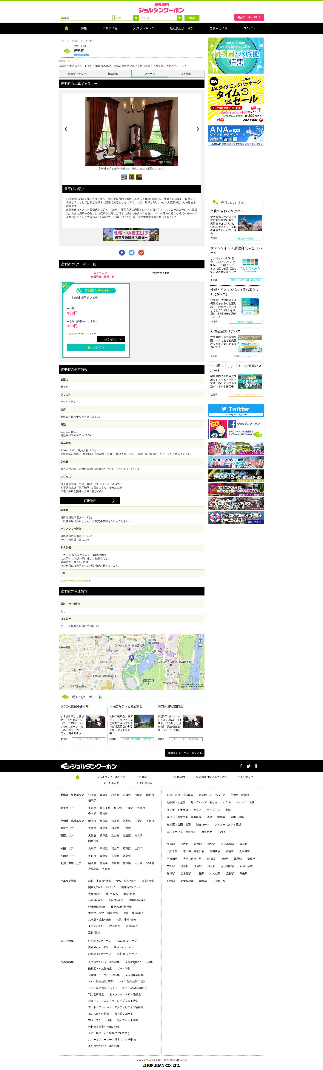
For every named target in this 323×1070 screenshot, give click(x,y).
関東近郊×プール (131, 887)
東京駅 (171, 843)
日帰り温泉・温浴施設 (180, 794)
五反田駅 (172, 858)
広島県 (127, 848)
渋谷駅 (184, 843)
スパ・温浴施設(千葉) (132, 981)
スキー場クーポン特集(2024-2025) (108, 1033)
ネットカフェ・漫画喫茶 (181, 831)
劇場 (228, 809)
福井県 (127, 820)
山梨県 (138, 820)
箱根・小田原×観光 (99, 880)
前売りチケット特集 (100, 1020)
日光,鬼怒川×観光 (121, 906)
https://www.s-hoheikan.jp (76, 580)
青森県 (104, 794)
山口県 (138, 848)
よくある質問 (111, 782)
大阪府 (92, 835)
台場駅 (211, 858)
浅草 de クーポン (127, 940)
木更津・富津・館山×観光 (103, 913)
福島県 (92, 800)
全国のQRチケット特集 (139, 962)
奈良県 (138, 835)
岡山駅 (243, 873)
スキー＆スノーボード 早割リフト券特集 (112, 1039)
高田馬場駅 (227, 843)
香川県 (92, 855)
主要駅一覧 (219, 880)
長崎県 (115, 863)
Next (197, 129)
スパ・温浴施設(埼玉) (134, 987)
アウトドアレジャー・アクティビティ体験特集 (115, 1007)
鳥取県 (92, 848)
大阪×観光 (94, 893)
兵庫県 (104, 835)
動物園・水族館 (176, 802)
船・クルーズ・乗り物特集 (125, 994)
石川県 (115, 820)
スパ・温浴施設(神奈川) (102, 987)
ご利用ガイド (145, 776)
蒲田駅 (251, 858)
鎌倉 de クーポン (98, 947)
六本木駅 (172, 851)
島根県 (104, 848)
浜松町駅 (244, 851)
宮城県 (127, 794)
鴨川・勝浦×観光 (134, 913)
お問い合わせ (145, 782)
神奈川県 (105, 807)
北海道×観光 (115, 900)
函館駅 (203, 880)
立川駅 (171, 866)
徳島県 (127, 855)
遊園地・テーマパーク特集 (104, 974)
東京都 (92, 807)
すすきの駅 (187, 880)
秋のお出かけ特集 (98, 1013)
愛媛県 (104, 855)
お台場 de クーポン (99, 953)
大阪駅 (200, 873)
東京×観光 (148, 880)
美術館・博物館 (240, 794)
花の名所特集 (96, 994)
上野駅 (224, 858)
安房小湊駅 (246, 866)
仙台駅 (171, 880)
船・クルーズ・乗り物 (204, 802)
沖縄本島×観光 (137, 900)
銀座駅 (243, 843)
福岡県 (92, 863)
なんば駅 (215, 873)
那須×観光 (129, 893)
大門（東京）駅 (192, 858)
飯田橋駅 (215, 851)
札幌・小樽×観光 (126, 919)
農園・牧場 (237, 817)
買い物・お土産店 (177, 809)
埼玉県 (118, 807)
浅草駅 (238, 858)
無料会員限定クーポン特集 (104, 1026)
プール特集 (123, 968)
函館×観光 (132, 926)
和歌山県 (93, 840)
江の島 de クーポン (99, 940)
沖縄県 (106, 868)
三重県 (127, 828)
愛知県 (92, 828)
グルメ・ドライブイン (207, 809)
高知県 (115, 855)
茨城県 (141, 807)
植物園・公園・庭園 (179, 824)
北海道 (92, 794)
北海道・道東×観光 (99, 919)
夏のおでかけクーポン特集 (104, 962)
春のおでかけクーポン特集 (104, 1045)
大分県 (138, 863)
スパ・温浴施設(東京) (101, 981)
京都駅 (230, 873)
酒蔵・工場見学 (216, 817)
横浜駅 (184, 866)
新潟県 (92, 820)
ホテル (227, 802)
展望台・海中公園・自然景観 (184, 817)
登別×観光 (114, 926)
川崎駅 (198, 866)
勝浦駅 (171, 873)
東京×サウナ (95, 926)
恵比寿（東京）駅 (193, 851)
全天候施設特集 (134, 974)
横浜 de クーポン (124, 947)
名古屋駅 (186, 873)
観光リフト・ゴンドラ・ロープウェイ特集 (113, 1000)
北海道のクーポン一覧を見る (185, 752)
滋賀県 (127, 835)
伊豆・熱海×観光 (126, 880)
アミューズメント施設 (228, 824)
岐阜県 (104, 828)
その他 (221, 831)
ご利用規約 (178, 776)
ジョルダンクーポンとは (111, 776)
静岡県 (115, 828)
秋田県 (138, 794)
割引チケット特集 (127, 1020)
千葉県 (129, 807)
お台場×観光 (95, 900)
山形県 (150, 794)
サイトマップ (245, 776)
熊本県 (127, 863)
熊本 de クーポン (127, 953)
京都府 (115, 835)
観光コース (202, 824)
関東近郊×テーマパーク (102, 887)
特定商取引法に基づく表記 (211, 776)
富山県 (104, 820)
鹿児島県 (93, 868)
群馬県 (104, 813)
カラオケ (207, 831)
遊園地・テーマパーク (212, 794)
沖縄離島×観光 (96, 906)
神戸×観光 (112, 893)
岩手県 (115, 794)
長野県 (150, 820)
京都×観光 (94, 932)
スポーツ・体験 (245, 802)
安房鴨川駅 (227, 866)
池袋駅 (211, 843)
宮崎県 (150, 863)
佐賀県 (104, 863)
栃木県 (92, 813)
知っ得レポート (124, 1013)
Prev (65, 129)
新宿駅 (198, 843)
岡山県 (115, 848)
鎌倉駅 (211, 866)
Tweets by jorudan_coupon (236, 414)
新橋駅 (230, 851)
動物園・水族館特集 (100, 968)
